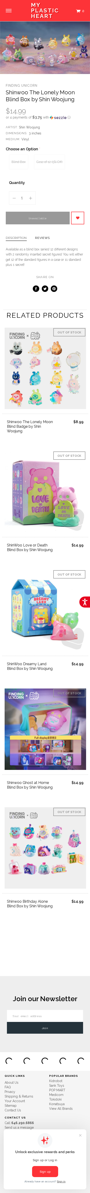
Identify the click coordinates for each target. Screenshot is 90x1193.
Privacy (10, 1092)
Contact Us (13, 1110)
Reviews (42, 238)
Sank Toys (56, 1085)
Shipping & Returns (19, 1096)
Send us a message (19, 1127)
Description (16, 238)
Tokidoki (55, 1099)
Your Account (15, 1101)
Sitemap (11, 1105)
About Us (11, 1082)
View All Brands (61, 1108)
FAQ (8, 1087)
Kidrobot (55, 1081)
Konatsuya (57, 1104)
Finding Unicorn (21, 85)
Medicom (56, 1095)
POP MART (57, 1090)
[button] (45, 117)
